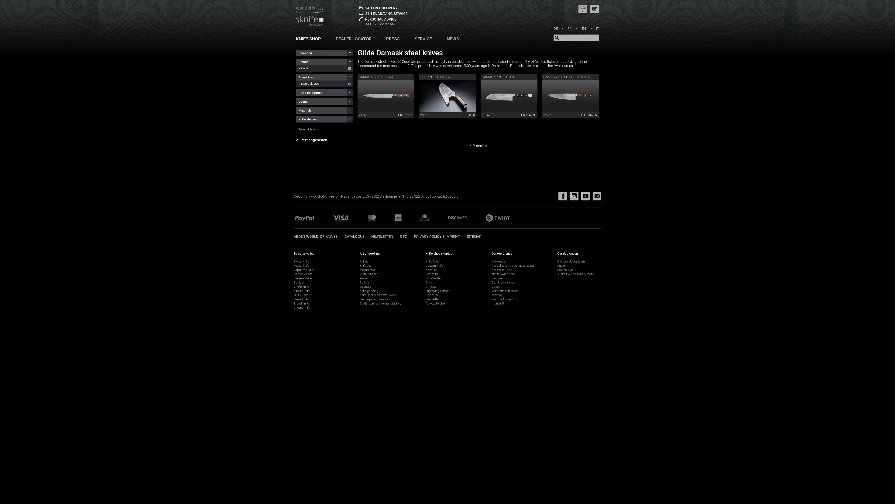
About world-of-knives (315, 236)
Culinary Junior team (571, 261)
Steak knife (301, 299)
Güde (304, 68)
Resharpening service (374, 299)
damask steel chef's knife (566, 77)
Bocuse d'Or (565, 270)
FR (570, 29)
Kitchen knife (302, 291)
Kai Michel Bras (502, 270)
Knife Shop (433, 261)
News (453, 39)
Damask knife (303, 274)
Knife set (365, 265)
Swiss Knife (301, 261)
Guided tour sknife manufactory (380, 303)
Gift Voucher (433, 278)
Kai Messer (499, 261)
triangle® (498, 303)
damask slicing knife (377, 77)
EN (584, 29)
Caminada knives (503, 282)
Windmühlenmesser (505, 291)
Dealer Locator (354, 39)
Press (393, 39)
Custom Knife (434, 265)
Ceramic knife (303, 278)
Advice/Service (435, 303)
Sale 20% (432, 295)
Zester (364, 278)
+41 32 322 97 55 (379, 24)
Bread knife (301, 303)
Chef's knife (301, 286)
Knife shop (308, 39)
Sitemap (474, 236)
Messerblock (368, 270)
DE (556, 29)
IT (597, 29)
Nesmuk (497, 278)
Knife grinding (369, 291)
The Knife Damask (435, 77)
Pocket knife (301, 265)
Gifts (429, 282)
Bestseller (432, 274)
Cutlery (364, 282)
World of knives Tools (505, 299)
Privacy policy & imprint (437, 236)
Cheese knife (302, 307)
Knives (364, 261)
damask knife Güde (498, 77)
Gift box (431, 286)
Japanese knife (304, 270)
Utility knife (301, 295)
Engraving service (437, 291)
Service (423, 39)
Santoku (299, 282)
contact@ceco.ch (446, 196)
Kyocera (497, 295)
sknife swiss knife (503, 274)
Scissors (365, 286)
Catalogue (354, 236)
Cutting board (369, 274)
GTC (403, 236)
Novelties (431, 270)
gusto (561, 265)
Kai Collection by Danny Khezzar (513, 265)
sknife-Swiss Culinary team (575, 274)
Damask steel (310, 83)
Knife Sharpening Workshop (378, 295)
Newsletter (382, 236)
